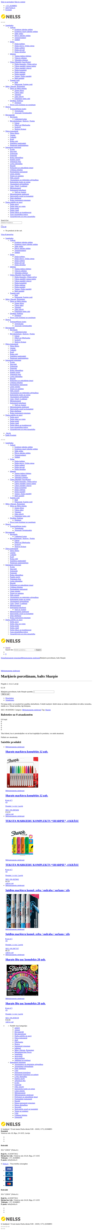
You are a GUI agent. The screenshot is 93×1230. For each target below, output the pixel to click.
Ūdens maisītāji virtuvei (23, 68)
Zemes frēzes (19, 90)
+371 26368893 (11, 6)
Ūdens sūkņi (19, 92)
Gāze (16, 1070)
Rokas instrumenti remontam (20, 200)
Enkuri (17, 123)
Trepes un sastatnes (17, 176)
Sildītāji (17, 40)
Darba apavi (14, 204)
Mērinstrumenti (15, 188)
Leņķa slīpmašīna (16, 164)
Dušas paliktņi (20, 48)
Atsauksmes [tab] (9, 700)
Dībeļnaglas (19, 1042)
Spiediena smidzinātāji (18, 143)
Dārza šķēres (14, 133)
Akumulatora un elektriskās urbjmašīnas (24, 180)
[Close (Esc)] (9, 1226)
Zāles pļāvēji (19, 97)
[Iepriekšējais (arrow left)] (2, 1228)
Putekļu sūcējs (15, 160)
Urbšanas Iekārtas (16, 170)
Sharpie (48, 710)
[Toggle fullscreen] (4, 1226)
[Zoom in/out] (2, 1226)
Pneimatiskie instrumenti (18, 172)
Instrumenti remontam (13, 147)
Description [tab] (9, 698)
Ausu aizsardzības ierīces (19, 214)
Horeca (8, 107)
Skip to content (19, 2)
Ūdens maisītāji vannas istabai (25, 66)
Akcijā (8, 433)
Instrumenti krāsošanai (18, 190)
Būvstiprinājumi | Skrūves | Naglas (22, 121)
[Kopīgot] (6, 1226)
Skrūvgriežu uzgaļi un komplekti (21, 196)
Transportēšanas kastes (18, 109)
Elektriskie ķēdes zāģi (22, 99)
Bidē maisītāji (19, 78)
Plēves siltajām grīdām (23, 36)
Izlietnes (13, 54)
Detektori (18, 103)
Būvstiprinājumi (20, 1034)
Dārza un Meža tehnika (18, 88)
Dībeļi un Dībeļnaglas (22, 125)
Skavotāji (13, 151)
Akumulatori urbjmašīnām (19, 184)
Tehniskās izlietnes (21, 60)
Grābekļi (13, 137)
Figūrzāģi (13, 156)
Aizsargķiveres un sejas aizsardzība (22, 216)
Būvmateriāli (10, 115)
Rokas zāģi (14, 141)
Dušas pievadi (20, 50)
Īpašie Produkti (10, 435)
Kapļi (12, 139)
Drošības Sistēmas (16, 101)
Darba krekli (14, 208)
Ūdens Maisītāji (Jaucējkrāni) (20, 62)
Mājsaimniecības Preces (23, 1052)
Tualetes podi (15, 80)
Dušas (12, 42)
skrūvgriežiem (20, 1058)
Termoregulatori (20, 38)
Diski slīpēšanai (15, 198)
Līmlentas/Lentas (21, 119)
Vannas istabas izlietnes (23, 56)
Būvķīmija (13, 117)
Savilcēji (18, 127)
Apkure (12, 27)
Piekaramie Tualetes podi (23, 84)
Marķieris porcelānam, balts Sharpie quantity (17, 692)
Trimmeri (18, 95)
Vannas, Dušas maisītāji (23, 76)
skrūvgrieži (18, 1056)
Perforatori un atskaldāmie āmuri (21, 168)
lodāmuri (18, 1048)
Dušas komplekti (21, 70)
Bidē (16, 82)
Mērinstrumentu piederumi (19, 194)
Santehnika (9, 25)
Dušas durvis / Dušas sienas (24, 46)
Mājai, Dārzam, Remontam (15, 86)
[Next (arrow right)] (4, 1228)
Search (7, 648)
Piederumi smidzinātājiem (19, 145)
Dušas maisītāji (20, 74)
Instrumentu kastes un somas (20, 182)
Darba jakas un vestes (18, 206)
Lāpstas (12, 135)
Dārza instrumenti (11, 131)
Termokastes (19, 111)
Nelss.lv (6, 1164)
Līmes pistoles (15, 174)
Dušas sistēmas (20, 72)
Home (3, 658)
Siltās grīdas (19, 34)
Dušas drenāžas (20, 52)
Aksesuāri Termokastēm (23, 113)
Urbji (16, 1113)
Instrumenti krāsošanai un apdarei (26, 1075)
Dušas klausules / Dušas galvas (26, 64)
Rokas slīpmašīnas (16, 158)
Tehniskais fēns (15, 162)
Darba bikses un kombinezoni (20, 212)
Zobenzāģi (14, 153)
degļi (16, 1040)
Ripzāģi (13, 166)
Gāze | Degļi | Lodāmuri (18, 186)
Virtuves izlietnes (21, 58)
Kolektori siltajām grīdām (24, 29)
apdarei (17, 1028)
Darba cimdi (14, 210)
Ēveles (12, 149)
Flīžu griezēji (14, 178)
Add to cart (5, 694)
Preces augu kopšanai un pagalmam (22, 105)
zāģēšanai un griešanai (23, 1060)
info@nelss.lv (10, 8)
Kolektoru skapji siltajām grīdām (26, 32)
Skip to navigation (7, 2)
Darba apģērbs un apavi (13, 202)
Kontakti (8, 10)
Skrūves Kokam (20, 129)
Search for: (5, 220)
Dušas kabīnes (20, 44)
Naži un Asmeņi (20, 192)
